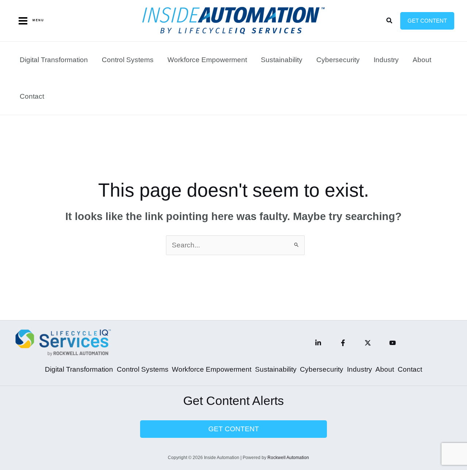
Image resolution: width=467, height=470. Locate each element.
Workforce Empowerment (207, 60)
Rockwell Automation (288, 457)
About (422, 60)
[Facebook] (343, 343)
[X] (367, 343)
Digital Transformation (54, 60)
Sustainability (281, 60)
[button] (389, 21)
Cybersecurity (338, 60)
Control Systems (128, 60)
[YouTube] (392, 343)
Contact (32, 96)
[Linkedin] (318, 343)
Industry (386, 60)
